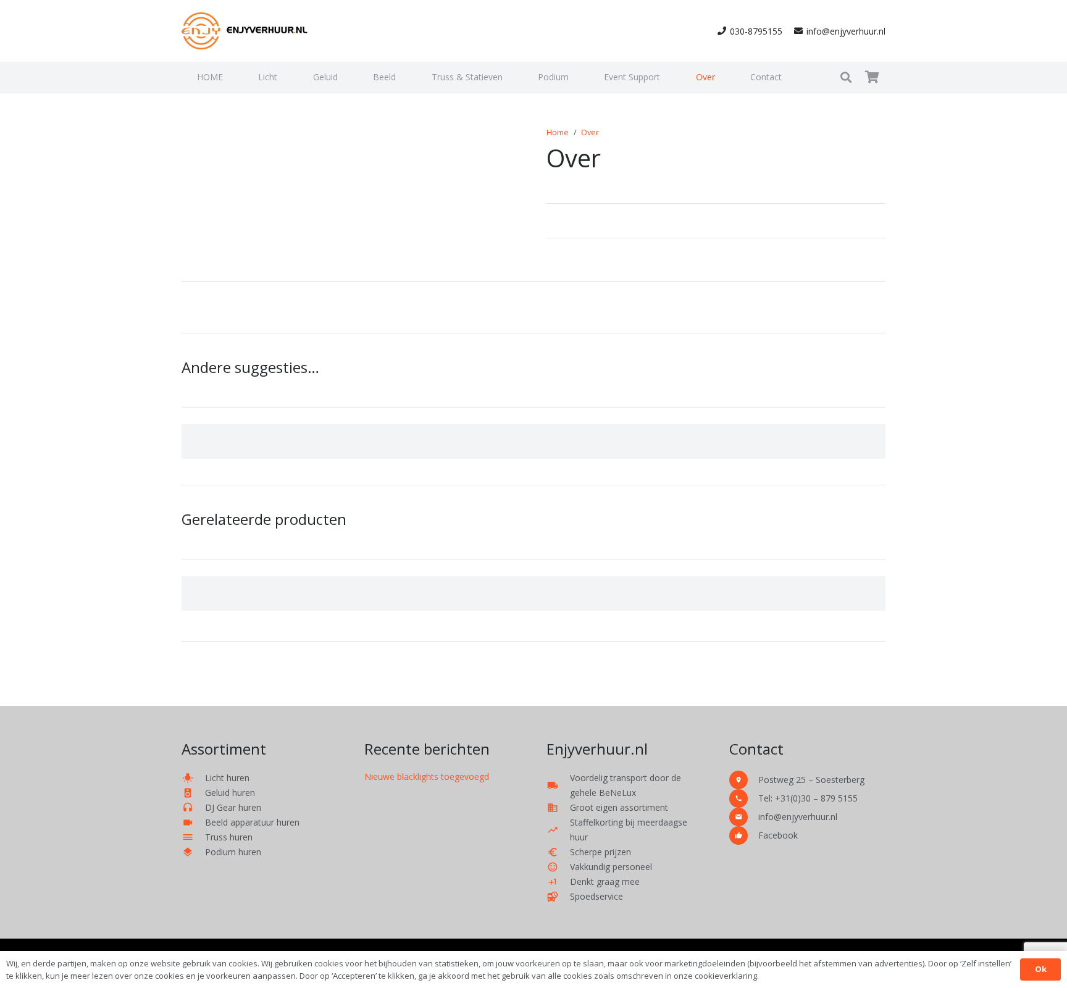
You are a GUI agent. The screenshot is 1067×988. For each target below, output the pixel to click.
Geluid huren (230, 792)
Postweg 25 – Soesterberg (811, 779)
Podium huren (233, 852)
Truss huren (229, 837)
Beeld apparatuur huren (252, 822)
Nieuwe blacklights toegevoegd (426, 776)
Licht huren (227, 778)
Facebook (778, 835)
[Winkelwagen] (871, 77)
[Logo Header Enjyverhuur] (245, 30)
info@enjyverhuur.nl (797, 817)
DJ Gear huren (233, 807)
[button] (284, 77)
